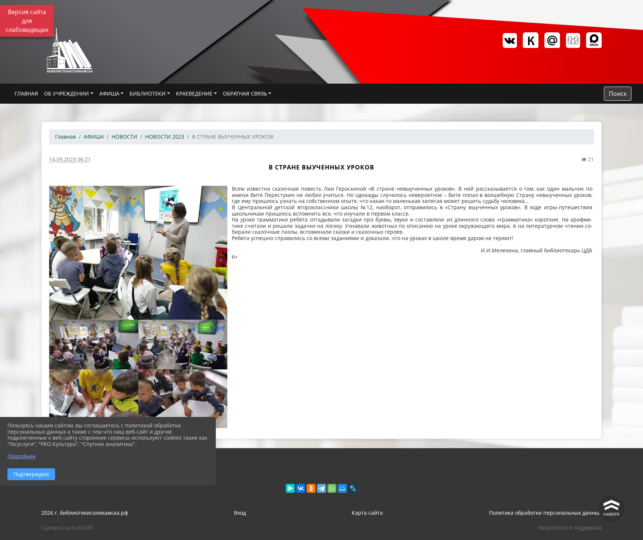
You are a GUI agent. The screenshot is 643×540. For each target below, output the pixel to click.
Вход (240, 512)
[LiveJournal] (352, 488)
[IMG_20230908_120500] (138, 252)
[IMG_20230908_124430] (93, 398)
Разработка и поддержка (570, 527)
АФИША (109, 93)
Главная (65, 136)
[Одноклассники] (311, 488)
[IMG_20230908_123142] (93, 345)
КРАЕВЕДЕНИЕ (194, 93)
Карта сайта (367, 512)
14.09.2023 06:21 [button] (70, 159)
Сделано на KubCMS (67, 527)
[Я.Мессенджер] (290, 488)
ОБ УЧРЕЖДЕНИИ (66, 93)
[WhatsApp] (331, 488)
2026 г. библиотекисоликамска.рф (84, 512)
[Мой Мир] (342, 488)
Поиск (618, 94)
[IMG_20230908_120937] (183, 345)
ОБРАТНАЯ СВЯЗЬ (245, 93)
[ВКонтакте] (300, 488)
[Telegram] (321, 488)
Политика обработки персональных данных (545, 512)
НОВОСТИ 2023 (164, 136)
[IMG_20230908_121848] (183, 398)
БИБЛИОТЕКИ (147, 93)
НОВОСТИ (124, 136)
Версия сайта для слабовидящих (27, 21)
